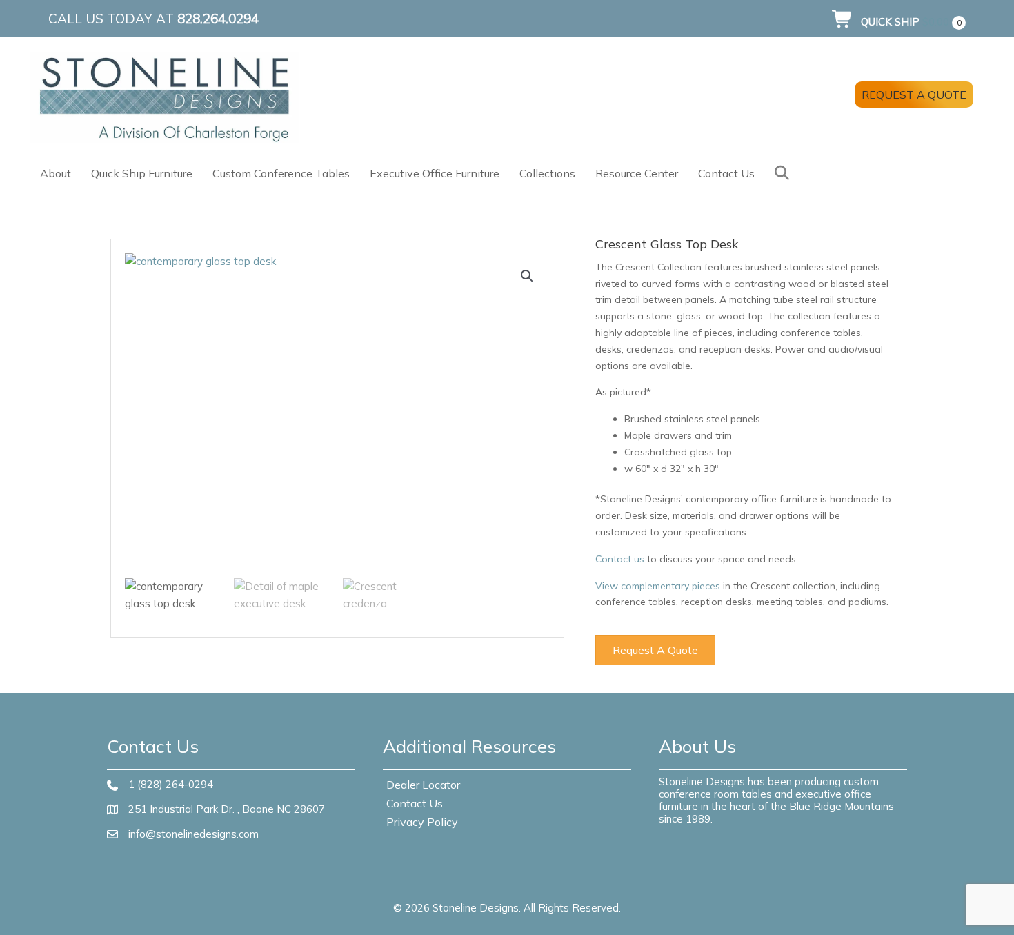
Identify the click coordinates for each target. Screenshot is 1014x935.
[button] (784, 173)
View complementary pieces (657, 586)
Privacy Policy (422, 822)
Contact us (619, 559)
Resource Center (636, 173)
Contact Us (726, 173)
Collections (547, 173)
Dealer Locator (423, 784)
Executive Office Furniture (434, 173)
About (55, 173)
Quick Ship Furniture (141, 173)
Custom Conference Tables (281, 173)
